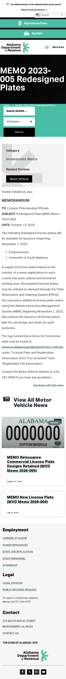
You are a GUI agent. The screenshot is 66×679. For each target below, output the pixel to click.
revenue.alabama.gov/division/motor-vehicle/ (32, 347)
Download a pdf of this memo (48, 385)
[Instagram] (36, 672)
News (8, 105)
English (44, 15)
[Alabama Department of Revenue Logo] (15, 47)
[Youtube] (43, 672)
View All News (32, 403)
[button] (34, 10)
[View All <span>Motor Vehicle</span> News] (6, 399)
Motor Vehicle (19, 178)
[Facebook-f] (22, 672)
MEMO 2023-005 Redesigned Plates (35, 105)
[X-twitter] (29, 672)
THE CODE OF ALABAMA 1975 (20, 643)
